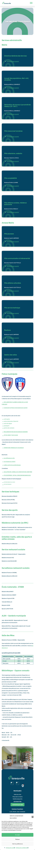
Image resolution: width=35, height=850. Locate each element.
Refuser (17, 839)
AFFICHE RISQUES (7, 484)
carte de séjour (8, 423)
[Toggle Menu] (31, 3)
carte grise (7, 419)
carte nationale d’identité (11, 421)
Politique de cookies (10, 847)
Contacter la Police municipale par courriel (15, 407)
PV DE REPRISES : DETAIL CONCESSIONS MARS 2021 (17, 475)
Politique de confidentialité (22, 847)
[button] (32, 817)
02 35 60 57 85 (17, 801)
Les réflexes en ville (9, 458)
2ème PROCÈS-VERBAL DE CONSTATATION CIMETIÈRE (18, 472)
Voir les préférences (17, 844)
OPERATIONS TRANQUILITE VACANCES (14, 447)
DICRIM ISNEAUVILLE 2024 (9, 482)
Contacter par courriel (13, 61)
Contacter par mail (17, 804)
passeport (6, 425)
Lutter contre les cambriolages (12, 465)
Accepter (17, 835)
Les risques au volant (9, 461)
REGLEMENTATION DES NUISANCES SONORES (16, 432)
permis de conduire (9, 428)
